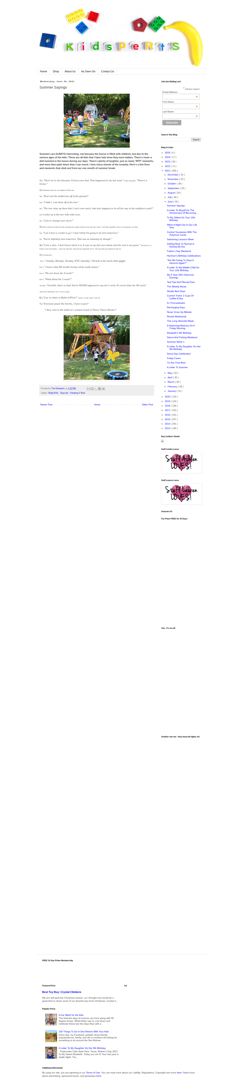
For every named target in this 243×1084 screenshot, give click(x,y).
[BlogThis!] (92, 388)
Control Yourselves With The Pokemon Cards (182, 233)
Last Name (180, 111)
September (174, 188)
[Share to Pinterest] (103, 388)
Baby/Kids (53, 393)
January (172, 391)
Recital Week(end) (176, 316)
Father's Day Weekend (179, 251)
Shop (56, 71)
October (172, 183)
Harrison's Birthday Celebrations (184, 255)
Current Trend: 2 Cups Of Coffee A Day (180, 297)
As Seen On (88, 71)
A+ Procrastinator (176, 303)
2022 (168, 166)
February (173, 386)
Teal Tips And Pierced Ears (181, 282)
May (170, 373)
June (170, 201)
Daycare (64, 393)
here (179, 1072)
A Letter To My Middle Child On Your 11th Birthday (183, 269)
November (173, 179)
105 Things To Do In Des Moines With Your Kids (84, 1031)
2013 (168, 428)
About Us (70, 71)
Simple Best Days (176, 291)
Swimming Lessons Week (180, 239)
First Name (180, 101)
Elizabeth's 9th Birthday (179, 333)
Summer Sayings (176, 205)
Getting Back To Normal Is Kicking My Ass (180, 245)
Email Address (180, 92)
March (171, 382)
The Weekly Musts (176, 286)
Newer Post (46, 404)
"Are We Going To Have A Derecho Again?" (180, 261)
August (172, 192)
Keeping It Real (77, 393)
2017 (168, 410)
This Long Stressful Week (180, 321)
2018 (168, 405)
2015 (168, 419)
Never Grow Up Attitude (179, 312)
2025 (168, 152)
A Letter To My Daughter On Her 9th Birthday (82, 1048)
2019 (168, 401)
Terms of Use (93, 1072)
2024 (168, 157)
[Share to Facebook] (99, 388)
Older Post (147, 404)
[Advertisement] (181, 681)
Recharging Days (176, 307)
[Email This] (88, 388)
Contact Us (107, 71)
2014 (168, 423)
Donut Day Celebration (179, 353)
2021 (168, 170)
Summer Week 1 (175, 341)
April (170, 377)
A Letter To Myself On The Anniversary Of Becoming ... (183, 211)
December (173, 174)
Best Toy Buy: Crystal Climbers (61, 991)
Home (43, 71)
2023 (168, 161)
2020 (168, 396)
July (170, 197)
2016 (168, 414)
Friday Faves (174, 358)
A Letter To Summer (177, 367)
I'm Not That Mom (176, 362)
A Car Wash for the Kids (71, 1015)
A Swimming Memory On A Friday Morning (181, 327)
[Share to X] (96, 388)
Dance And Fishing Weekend (182, 337)
